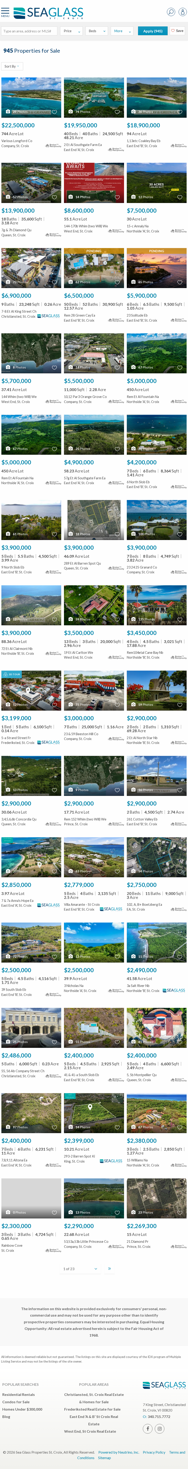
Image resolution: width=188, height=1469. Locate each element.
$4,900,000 (79, 462)
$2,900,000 (142, 717)
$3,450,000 (142, 632)
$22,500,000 (18, 125)
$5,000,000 (142, 380)
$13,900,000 (18, 210)
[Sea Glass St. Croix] (41, 15)
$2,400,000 (79, 1055)
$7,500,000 (142, 210)
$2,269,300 (142, 1225)
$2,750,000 (142, 884)
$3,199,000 (16, 717)
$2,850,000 (16, 884)
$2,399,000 (79, 1140)
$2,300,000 (16, 1225)
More (118, 31)
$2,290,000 (79, 1225)
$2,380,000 (142, 1140)
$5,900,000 (142, 295)
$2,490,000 (142, 969)
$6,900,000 (16, 295)
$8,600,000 (79, 210)
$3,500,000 (79, 632)
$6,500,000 (79, 295)
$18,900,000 (143, 125)
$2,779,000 (79, 884)
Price (68, 31)
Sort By (10, 66)
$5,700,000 (16, 380)
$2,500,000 (16, 969)
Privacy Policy (154, 1452)
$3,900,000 (16, 547)
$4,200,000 (142, 462)
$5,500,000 (79, 380)
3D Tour (14, 674)
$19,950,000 (80, 125)
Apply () (153, 31)
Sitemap (104, 1457)
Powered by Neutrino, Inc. (118, 1452)
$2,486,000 (16, 1055)
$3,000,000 (79, 717)
